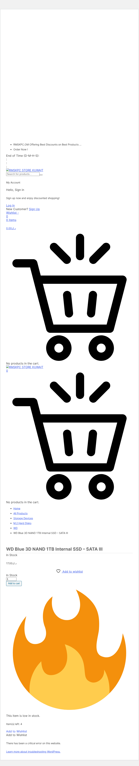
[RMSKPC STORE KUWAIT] (24, 170)
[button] (16, 731)
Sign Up (34, 209)
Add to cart (14, 583)
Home (16, 508)
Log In (10, 205)
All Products (20, 513)
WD (15, 528)
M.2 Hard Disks (22, 523)
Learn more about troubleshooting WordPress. (33, 751)
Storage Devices (23, 518)
